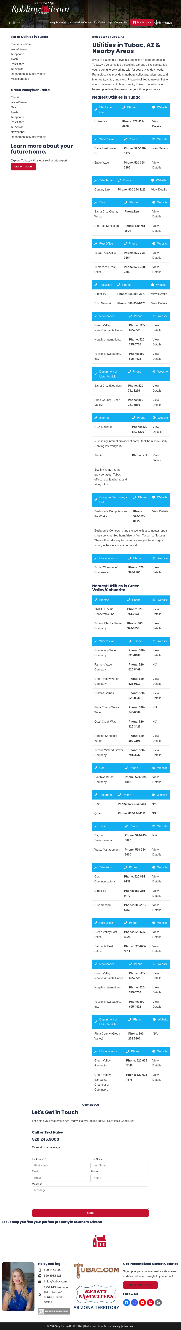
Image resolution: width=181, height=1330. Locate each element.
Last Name (96, 1159)
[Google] (158, 1302)
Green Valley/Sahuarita (30, 90)
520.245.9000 (45, 1139)
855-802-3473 (136, 293)
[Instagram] (134, 1302)
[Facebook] (126, 1302)
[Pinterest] (150, 1302)
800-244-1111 (136, 189)
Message (37, 1183)
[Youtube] (142, 1302)
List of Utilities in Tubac (29, 37)
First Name (38, 1159)
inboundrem (128, 1326)
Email (35, 1171)
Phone (94, 1171)
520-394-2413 (137, 804)
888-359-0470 (136, 303)
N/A (144, 455)
